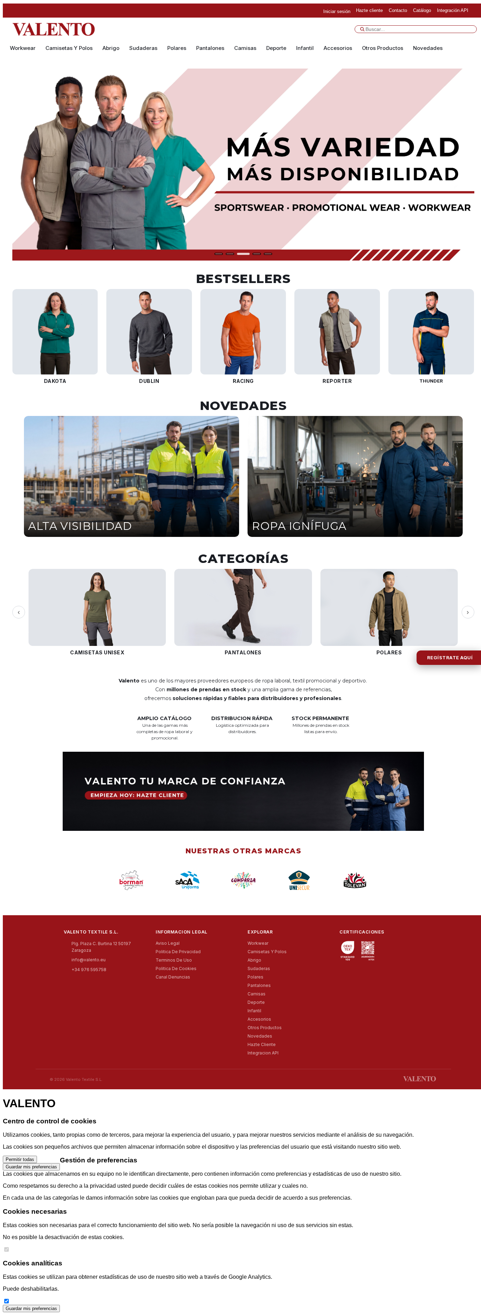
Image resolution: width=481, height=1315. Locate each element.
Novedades (428, 48)
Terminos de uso (174, 960)
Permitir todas (20, 1159)
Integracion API (263, 1053)
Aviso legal (168, 943)
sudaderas (143, 48)
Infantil (305, 48)
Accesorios (338, 48)
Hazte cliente (262, 1044)
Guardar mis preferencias (31, 1166)
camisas (245, 48)
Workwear (23, 48)
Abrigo (110, 48)
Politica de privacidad (178, 951)
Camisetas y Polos (69, 48)
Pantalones (210, 48)
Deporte (276, 48)
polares (176, 48)
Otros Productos (382, 48)
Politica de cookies (176, 968)
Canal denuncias (173, 977)
